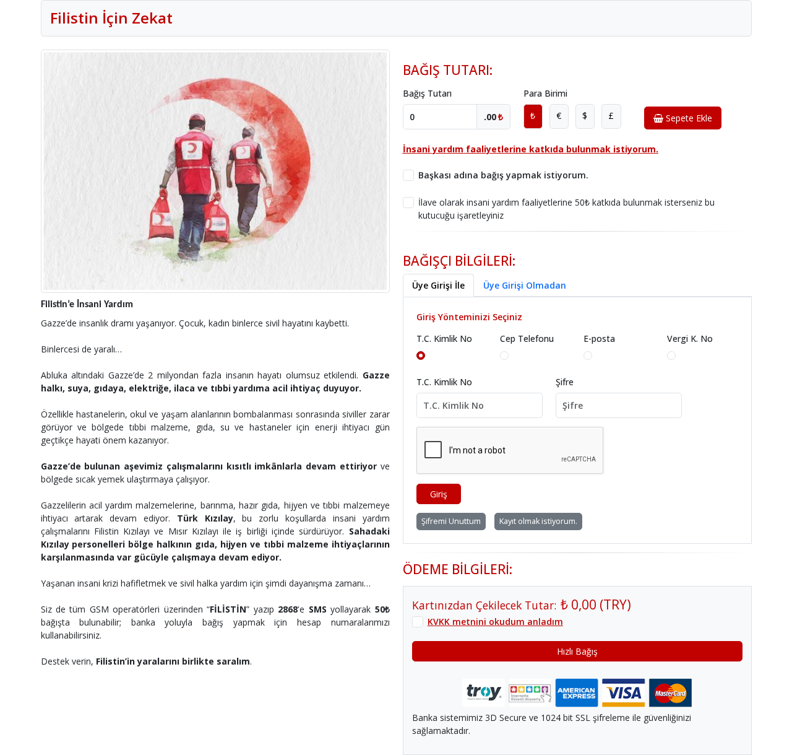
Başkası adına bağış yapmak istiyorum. (503, 175)
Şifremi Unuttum (451, 521)
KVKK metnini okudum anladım (495, 621)
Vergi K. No (690, 338)
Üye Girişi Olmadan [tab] (524, 285)
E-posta (599, 338)
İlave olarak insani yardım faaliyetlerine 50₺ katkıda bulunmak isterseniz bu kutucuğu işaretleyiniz (566, 208)
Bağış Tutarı (427, 93)
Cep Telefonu (527, 338)
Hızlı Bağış (577, 651)
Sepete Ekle (687, 118)
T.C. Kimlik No (444, 338)
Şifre (565, 382)
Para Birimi (545, 93)
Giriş (438, 494)
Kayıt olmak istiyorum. (538, 521)
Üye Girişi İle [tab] (438, 285)
